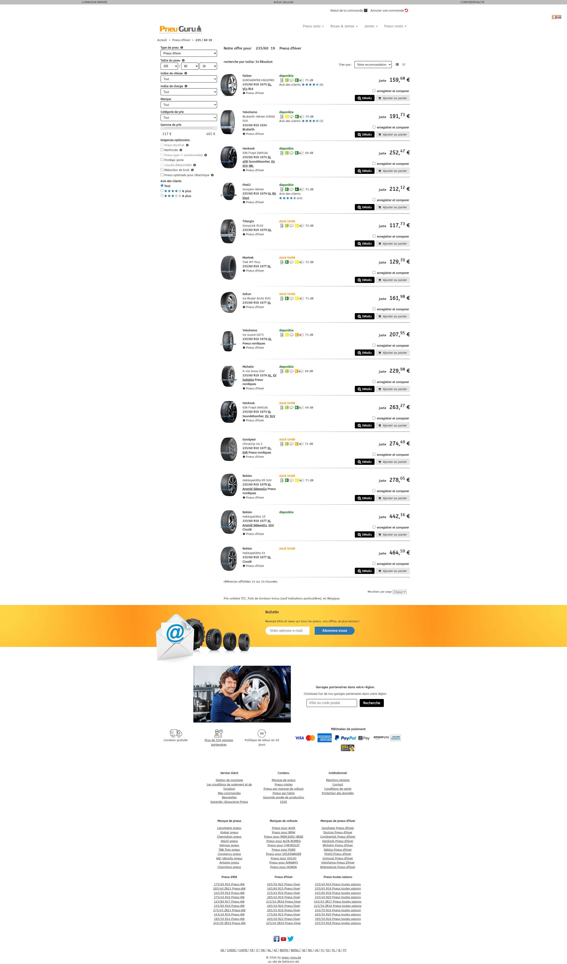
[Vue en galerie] (403, 65)
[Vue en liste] (397, 65)
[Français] (554, 17)
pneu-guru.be (291, 957)
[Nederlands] (559, 17)
